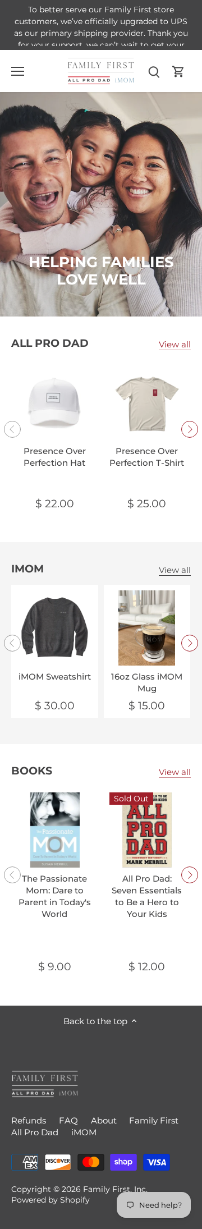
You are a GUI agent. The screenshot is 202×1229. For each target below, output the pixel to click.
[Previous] (12, 429)
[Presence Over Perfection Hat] (55, 403)
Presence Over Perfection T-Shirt (146, 457)
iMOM (27, 568)
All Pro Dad (50, 343)
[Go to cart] (178, 71)
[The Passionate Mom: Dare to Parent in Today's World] (55, 830)
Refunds (28, 1120)
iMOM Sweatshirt (55, 676)
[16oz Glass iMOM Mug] (147, 628)
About (104, 1120)
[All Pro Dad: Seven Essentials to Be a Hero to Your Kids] (147, 830)
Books (31, 770)
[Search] (153, 71)
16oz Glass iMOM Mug (146, 682)
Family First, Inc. (115, 1189)
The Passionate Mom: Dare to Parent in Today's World (55, 896)
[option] (101, 204)
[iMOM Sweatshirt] (55, 628)
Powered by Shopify (50, 1199)
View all (175, 344)
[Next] (189, 429)
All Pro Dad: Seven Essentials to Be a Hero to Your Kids (147, 896)
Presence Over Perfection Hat (55, 457)
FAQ (68, 1120)
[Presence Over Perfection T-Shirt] (147, 403)
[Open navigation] (17, 71)
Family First (153, 1120)
